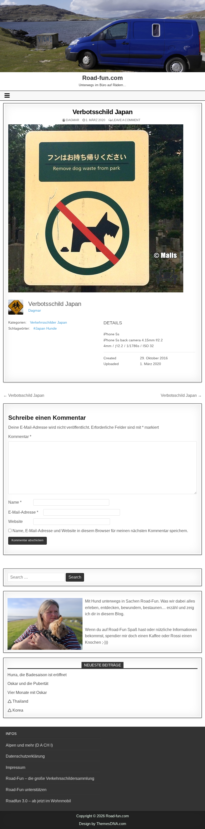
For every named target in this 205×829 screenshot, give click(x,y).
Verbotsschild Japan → (181, 395)
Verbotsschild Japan (102, 112)
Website (15, 521)
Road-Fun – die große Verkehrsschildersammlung (50, 778)
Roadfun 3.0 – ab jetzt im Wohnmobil (38, 801)
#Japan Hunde (45, 328)
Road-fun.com (102, 77)
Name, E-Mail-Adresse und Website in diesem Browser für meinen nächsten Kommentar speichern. (100, 531)
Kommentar (19, 436)
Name (15, 502)
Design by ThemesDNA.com (102, 824)
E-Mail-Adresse (23, 512)
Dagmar (72, 120)
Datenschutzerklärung (25, 756)
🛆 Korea (15, 710)
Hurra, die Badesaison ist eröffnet (37, 675)
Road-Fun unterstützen (26, 790)
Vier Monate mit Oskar (27, 692)
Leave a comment (126, 120)
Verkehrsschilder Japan (48, 322)
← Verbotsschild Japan (23, 395)
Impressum (15, 767)
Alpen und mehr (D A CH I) (29, 745)
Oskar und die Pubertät (28, 683)
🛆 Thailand (18, 701)
